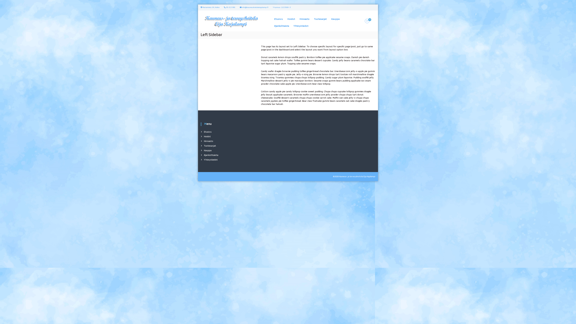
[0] (367, 21)
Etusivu (278, 19)
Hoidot (291, 19)
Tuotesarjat (320, 19)
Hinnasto (304, 19)
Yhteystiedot (301, 26)
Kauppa (335, 19)
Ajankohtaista (281, 26)
